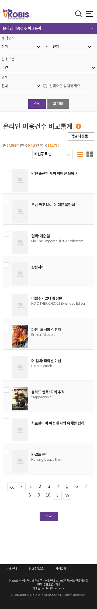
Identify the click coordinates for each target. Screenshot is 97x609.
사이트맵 (61, 569)
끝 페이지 (67, 495)
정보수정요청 (36, 569)
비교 (48, 516)
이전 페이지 (21, 487)
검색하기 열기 (79, 13)
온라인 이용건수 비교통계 (22, 28)
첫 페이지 (11, 487)
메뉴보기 (89, 14)
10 (48, 495)
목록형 (79, 154)
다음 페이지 (57, 495)
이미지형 (89, 154)
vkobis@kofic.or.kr (53, 588)
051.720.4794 (52, 584)
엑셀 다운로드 (81, 136)
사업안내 (12, 569)
